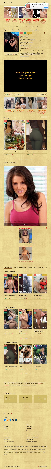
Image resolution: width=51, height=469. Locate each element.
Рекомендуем (6, 434)
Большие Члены (35, 47)
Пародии (24, 47)
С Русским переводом (20, 26)
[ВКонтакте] (5, 420)
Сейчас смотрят (7, 437)
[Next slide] (45, 138)
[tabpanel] (25, 195)
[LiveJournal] (16, 420)
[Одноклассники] (8, 420)
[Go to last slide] (6, 138)
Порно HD (29, 47)
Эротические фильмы (8, 430)
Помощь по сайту (29, 439)
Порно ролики (29, 428)
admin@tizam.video (43, 466)
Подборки (6, 428)
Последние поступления (9, 441)
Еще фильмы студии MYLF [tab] (20, 267)
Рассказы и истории (30, 430)
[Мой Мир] (10, 420)
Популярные (6, 426)
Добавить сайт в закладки (31, 441)
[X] (13, 420)
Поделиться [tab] (41, 267)
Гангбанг (41, 47)
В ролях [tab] (6, 162)
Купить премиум (41, 94)
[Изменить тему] (12, 413)
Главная (5, 26)
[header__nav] (4, 2)
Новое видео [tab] (13, 162)
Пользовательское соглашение (32, 434)
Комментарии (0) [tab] (32, 267)
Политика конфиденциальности (32, 437)
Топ (43, 117)
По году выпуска (7, 439)
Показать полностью (24, 56)
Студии (27, 424)
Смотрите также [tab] (8, 267)
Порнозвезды (29, 426)
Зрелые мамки (23, 48)
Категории (12, 26)
